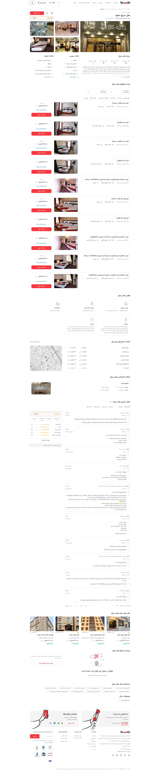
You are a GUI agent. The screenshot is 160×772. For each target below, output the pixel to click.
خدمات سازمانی (64, 738)
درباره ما (94, 749)
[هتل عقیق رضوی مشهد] (118, 624)
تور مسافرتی (93, 741)
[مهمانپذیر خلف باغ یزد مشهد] (42, 624)
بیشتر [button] (75, 3)
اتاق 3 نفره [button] (113, 98)
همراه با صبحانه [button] (93, 98)
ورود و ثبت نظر (46, 440)
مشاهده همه (73, 77)
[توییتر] (113, 755)
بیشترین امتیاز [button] (97, 407)
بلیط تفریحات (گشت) (84, 3)
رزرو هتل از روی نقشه (91, 744)
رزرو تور (101, 3)
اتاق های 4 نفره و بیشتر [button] (104, 98)
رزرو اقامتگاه (108, 3)
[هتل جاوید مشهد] (67, 624)
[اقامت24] (125, 732)
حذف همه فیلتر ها (36, 98)
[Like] (47, 13)
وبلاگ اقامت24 (93, 746)
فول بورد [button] (86, 98)
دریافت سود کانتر (63, 741)
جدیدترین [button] (111, 407)
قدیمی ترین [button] (104, 407)
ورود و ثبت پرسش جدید (46, 663)
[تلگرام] (117, 755)
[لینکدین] (125, 755)
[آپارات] (121, 755)
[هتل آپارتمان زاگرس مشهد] (92, 624)
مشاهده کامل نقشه (34, 342)
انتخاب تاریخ (41, 115)
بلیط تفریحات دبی (78, 738)
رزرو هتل (116, 3)
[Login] (32, 3)
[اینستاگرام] (129, 755)
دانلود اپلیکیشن (71, 723)
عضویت (35, 736)
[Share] (52, 13)
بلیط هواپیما (93, 738)
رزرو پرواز (94, 3)
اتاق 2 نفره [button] (119, 98)
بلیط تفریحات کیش (77, 736)
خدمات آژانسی (64, 736)
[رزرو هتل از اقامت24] (125, 2)
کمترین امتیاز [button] (89, 407)
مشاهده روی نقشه (109, 18)
